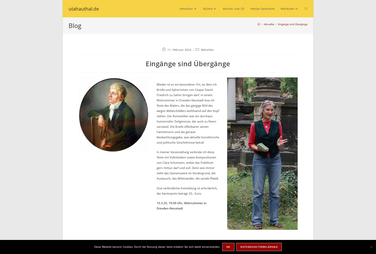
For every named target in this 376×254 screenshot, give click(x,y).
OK (228, 246)
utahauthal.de (84, 8)
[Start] (259, 24)
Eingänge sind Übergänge (292, 24)
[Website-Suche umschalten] (306, 8)
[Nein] (371, 247)
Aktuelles (207, 50)
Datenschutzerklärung (259, 246)
